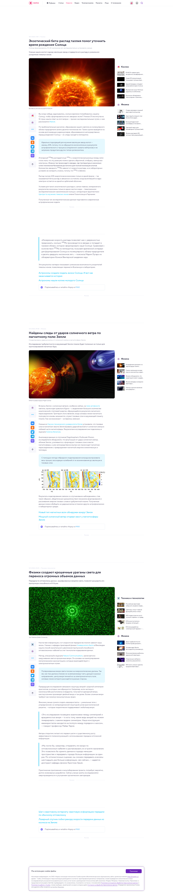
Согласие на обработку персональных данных (103, 885)
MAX (78, 287)
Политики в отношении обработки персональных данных (119, 883)
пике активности (93, 406)
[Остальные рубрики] (32, 129)
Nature (52, 121)
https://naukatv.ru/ (133, 877)
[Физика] (32, 122)
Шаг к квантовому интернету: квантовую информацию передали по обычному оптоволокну (71, 813)
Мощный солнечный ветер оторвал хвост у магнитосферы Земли (68, 518)
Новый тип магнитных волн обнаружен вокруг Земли (66, 512)
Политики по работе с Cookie (40, 885)
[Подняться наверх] (32, 164)
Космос (42, 37)
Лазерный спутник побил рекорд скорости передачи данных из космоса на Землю (71, 821)
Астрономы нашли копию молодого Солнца (61, 280)
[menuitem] (61, 3)
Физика (43, 329)
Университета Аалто (85, 645)
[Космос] (32, 116)
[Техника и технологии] (32, 644)
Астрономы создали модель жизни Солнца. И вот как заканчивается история (66, 274)
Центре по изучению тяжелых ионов (54, 194)
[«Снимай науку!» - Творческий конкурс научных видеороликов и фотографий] (132, 3)
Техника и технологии (48, 568)
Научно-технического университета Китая (64, 424)
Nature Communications (73, 655)
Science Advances (53, 432)
